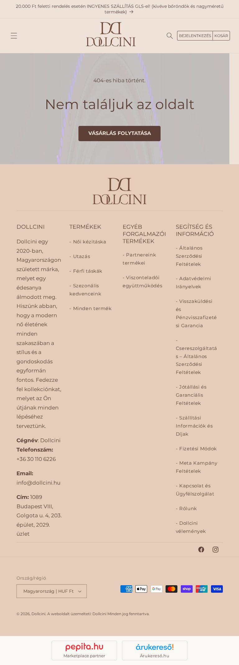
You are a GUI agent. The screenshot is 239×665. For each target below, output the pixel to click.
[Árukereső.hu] (154, 647)
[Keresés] (169, 35)
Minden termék (91, 308)
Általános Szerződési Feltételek (189, 256)
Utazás (81, 256)
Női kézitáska (89, 242)
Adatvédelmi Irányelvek (193, 282)
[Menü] (14, 35)
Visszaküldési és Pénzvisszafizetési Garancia (196, 313)
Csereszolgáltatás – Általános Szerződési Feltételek (196, 361)
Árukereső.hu (155, 655)
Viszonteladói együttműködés (142, 282)
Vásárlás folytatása (119, 133)
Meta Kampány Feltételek (197, 467)
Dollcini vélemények (191, 527)
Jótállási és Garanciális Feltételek (191, 395)
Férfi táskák (87, 271)
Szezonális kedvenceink (85, 290)
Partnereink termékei (139, 259)
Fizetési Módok (197, 449)
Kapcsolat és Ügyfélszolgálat (195, 490)
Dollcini (38, 614)
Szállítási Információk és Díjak (194, 426)
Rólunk (187, 508)
